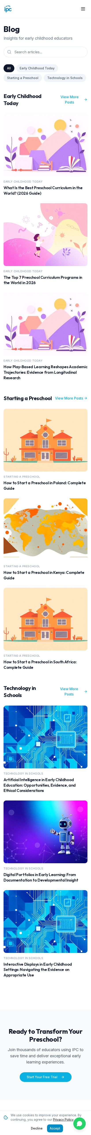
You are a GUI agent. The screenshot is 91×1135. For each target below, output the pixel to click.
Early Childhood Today (37, 68)
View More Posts (70, 99)
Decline (37, 1128)
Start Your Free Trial (42, 1077)
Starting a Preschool (22, 78)
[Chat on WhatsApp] (79, 1123)
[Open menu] (83, 8)
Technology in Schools (65, 78)
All (9, 68)
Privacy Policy (63, 1119)
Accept (55, 1128)
